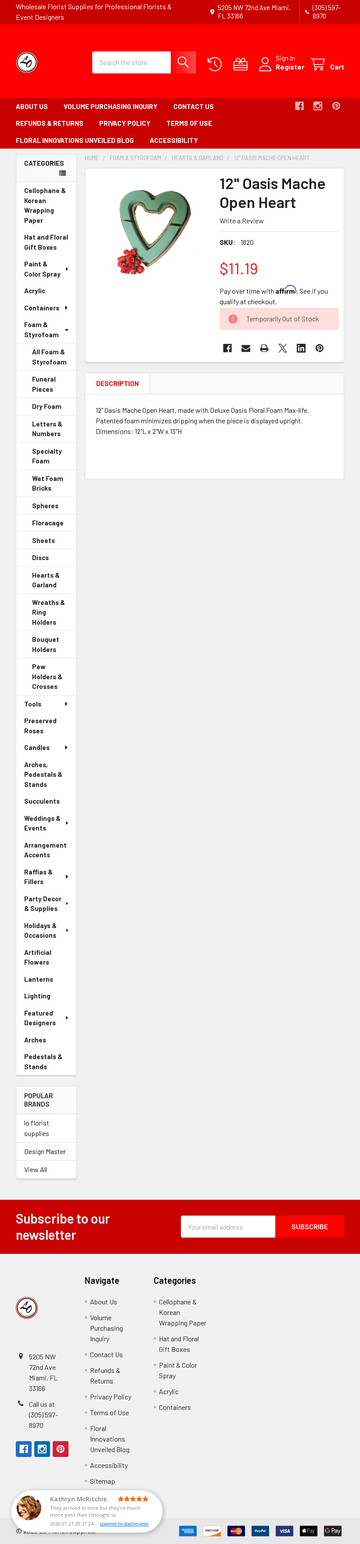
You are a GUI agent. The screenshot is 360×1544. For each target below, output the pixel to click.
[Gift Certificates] (242, 64)
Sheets (54, 543)
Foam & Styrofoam (41, 329)
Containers (41, 308)
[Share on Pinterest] (320, 348)
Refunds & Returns (49, 123)
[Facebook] (299, 106)
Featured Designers (40, 1018)
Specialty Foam (53, 458)
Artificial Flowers (49, 959)
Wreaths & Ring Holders (54, 614)
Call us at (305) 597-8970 (43, 1414)
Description (117, 383)
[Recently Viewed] (216, 64)
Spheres (54, 508)
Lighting (49, 998)
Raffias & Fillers (38, 877)
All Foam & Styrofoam (49, 357)
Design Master (45, 1151)
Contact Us (193, 106)
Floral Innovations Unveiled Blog (75, 140)
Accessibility (174, 140)
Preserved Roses (46, 728)
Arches (47, 1042)
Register (290, 66)
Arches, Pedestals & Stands (48, 777)
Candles (37, 747)
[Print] (264, 348)
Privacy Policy (125, 123)
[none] (149, 233)
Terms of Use (189, 123)
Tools (32, 704)
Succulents (50, 803)
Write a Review (242, 220)
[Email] (246, 348)
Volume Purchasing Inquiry (111, 106)
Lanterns (50, 981)
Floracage (54, 525)
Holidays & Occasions (40, 930)
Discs (52, 560)
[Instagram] (318, 106)
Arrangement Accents (45, 850)
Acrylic (47, 293)
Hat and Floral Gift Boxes (50, 244)
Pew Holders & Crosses (54, 679)
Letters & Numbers (54, 431)
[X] (283, 348)
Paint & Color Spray (42, 269)
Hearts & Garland (54, 582)
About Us (32, 106)
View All (35, 1169)
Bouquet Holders (54, 646)
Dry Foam (54, 408)
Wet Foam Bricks (54, 485)
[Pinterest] (336, 106)
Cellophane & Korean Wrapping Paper (46, 207)
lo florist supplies (36, 1127)
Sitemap (102, 1481)
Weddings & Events (42, 823)
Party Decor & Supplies (42, 904)
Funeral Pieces (54, 386)
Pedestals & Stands (48, 1063)
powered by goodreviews (124, 1524)
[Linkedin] (301, 348)
